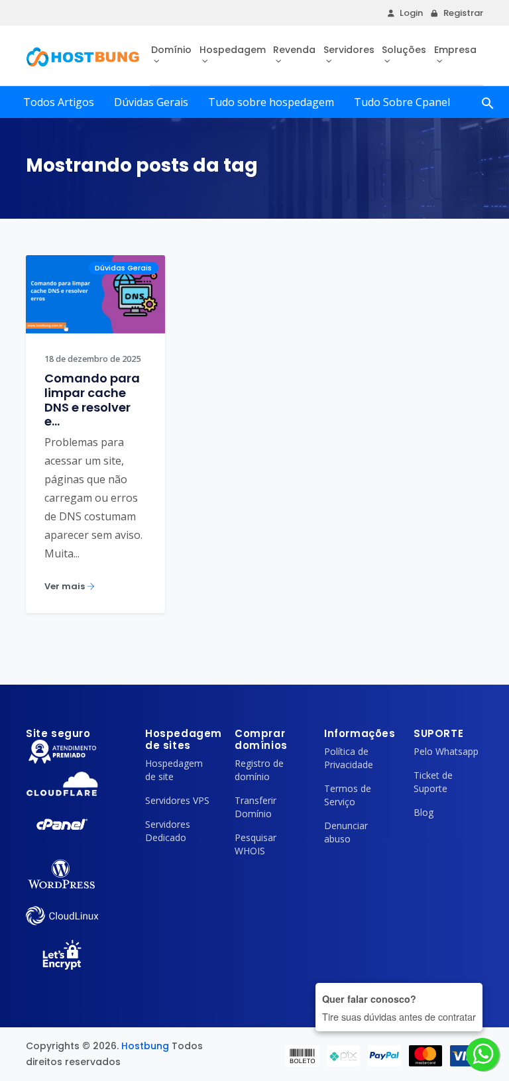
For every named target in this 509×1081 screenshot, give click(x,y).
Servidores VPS (177, 800)
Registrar (463, 13)
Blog (423, 812)
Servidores (348, 49)
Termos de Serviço (347, 795)
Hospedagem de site (174, 770)
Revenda (294, 49)
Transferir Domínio (255, 807)
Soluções (404, 49)
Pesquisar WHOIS (255, 844)
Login (411, 13)
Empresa (455, 49)
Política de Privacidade (348, 758)
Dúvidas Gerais (151, 102)
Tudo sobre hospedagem (271, 102)
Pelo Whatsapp (446, 751)
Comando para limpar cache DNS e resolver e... (92, 399)
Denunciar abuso (346, 832)
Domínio (171, 49)
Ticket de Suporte (433, 782)
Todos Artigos (58, 102)
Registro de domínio (259, 770)
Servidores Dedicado (167, 831)
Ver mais (65, 586)
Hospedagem (232, 49)
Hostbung (145, 1046)
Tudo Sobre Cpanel (402, 102)
